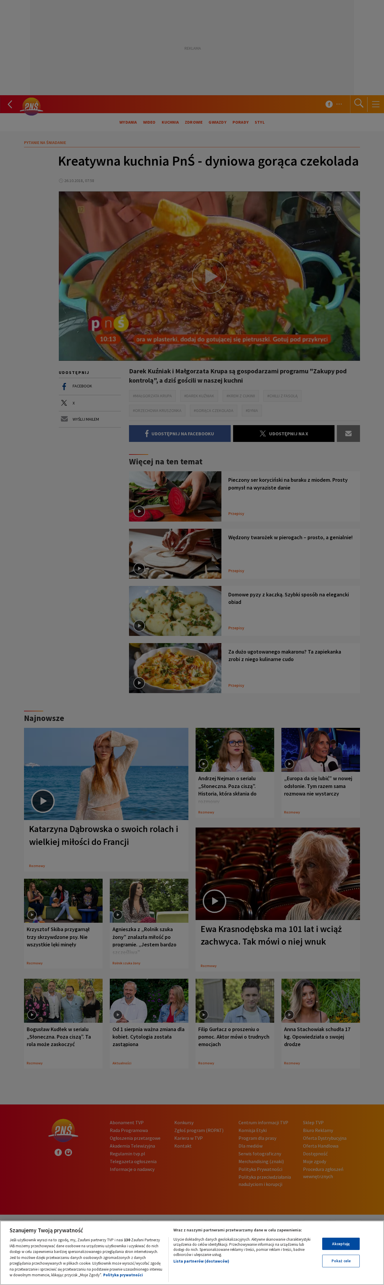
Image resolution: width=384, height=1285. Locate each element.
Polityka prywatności (123, 1275)
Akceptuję (341, 1243)
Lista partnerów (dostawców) (201, 1261)
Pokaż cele (341, 1260)
